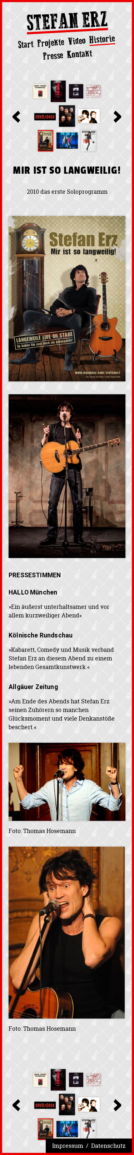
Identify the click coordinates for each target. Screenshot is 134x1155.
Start (26, 44)
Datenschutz (108, 1146)
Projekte (51, 43)
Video (77, 40)
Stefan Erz (67, 22)
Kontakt (79, 54)
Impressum (67, 1146)
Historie (102, 39)
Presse (53, 55)
